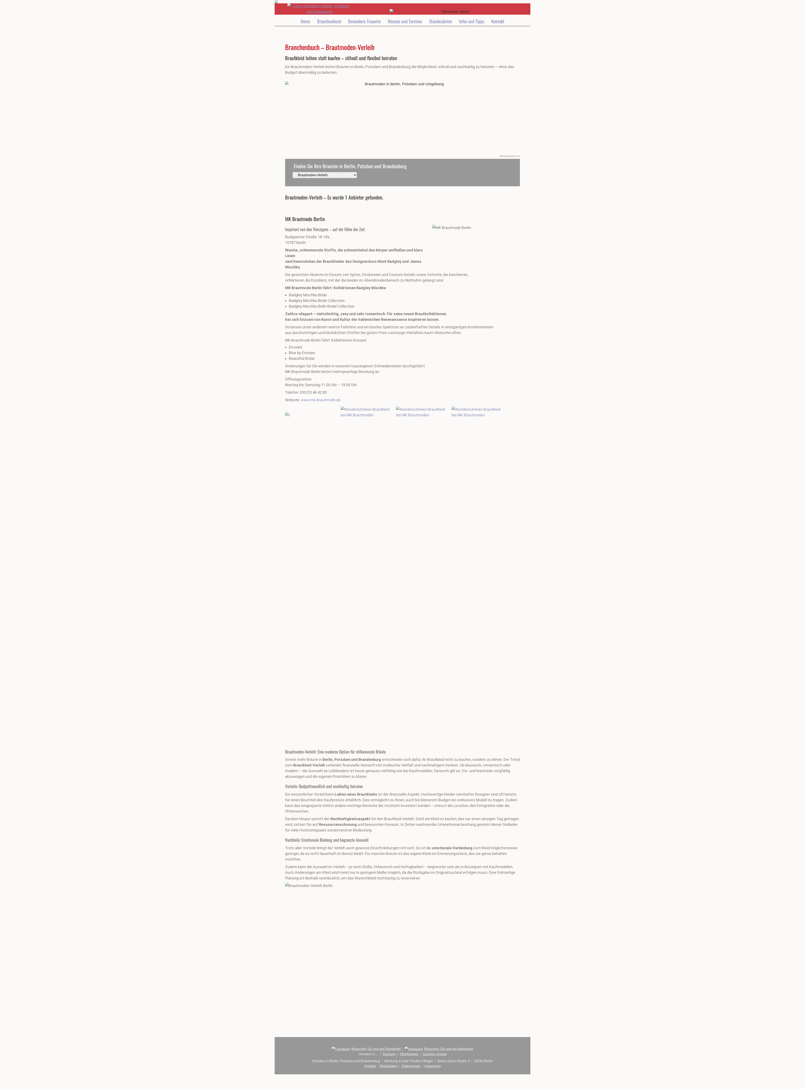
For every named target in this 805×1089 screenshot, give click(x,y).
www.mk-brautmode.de (320, 400)
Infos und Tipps (471, 21)
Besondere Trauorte (364, 21)
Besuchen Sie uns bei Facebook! (376, 1049)
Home (305, 21)
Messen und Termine (405, 21)
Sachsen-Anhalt (435, 1054)
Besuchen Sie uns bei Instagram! (448, 1049)
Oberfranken (409, 1054)
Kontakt (497, 21)
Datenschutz (411, 1066)
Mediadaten (388, 1066)
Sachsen (389, 1054)
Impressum (433, 1066)
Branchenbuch (329, 21)
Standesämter (440, 21)
